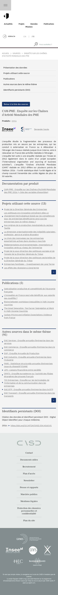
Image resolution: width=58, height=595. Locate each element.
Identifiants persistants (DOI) (16, 90)
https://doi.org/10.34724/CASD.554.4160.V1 (31, 425)
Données (33, 24)
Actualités (8, 24)
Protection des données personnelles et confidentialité (29, 511)
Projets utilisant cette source (16, 73)
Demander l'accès (41, 129)
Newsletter (29, 480)
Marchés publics (29, 494)
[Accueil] (6, 16)
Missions (29, 27)
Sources (17, 53)
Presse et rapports (29, 487)
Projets (21, 24)
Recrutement (29, 466)
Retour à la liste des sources (16, 104)
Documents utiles (29, 459)
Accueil (5, 53)
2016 (14, 121)
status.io (11, 36)
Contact (29, 452)
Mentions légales (29, 501)
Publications (49, 24)
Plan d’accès (29, 473)
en (24, 36)
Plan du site (29, 520)
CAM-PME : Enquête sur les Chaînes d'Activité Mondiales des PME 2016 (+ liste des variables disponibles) (30, 191)
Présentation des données (15, 67)
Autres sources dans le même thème (20, 84)
